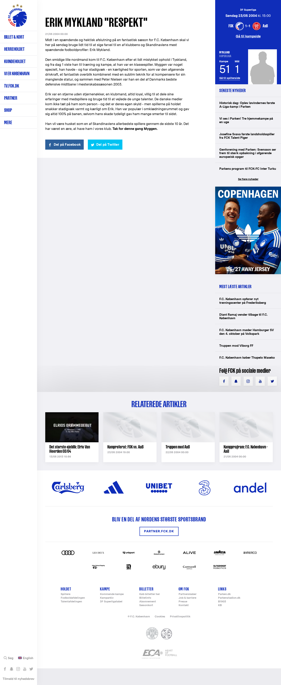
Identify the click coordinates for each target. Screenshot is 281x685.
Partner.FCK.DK (159, 531)
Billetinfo (145, 598)
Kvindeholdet (15, 61)
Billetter (146, 589)
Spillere (65, 594)
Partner (10, 98)
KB (220, 605)
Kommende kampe (112, 594)
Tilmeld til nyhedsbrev (18, 678)
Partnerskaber (187, 594)
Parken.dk (224, 594)
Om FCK (184, 589)
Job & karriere (187, 598)
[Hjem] (17, 17)
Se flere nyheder (248, 179)
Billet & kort (14, 37)
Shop (8, 110)
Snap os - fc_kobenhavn (11, 669)
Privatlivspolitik (180, 616)
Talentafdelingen (71, 601)
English (28, 658)
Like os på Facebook (5, 669)
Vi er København (16, 73)
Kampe (105, 589)
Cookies (160, 616)
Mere (8, 122)
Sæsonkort (146, 605)
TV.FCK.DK (11, 86)
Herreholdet (14, 49)
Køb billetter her (149, 594)
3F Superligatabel (111, 601)
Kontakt (184, 605)
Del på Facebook (67, 145)
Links (222, 589)
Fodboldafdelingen (73, 598)
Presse (183, 601)
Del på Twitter (107, 145)
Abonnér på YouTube (24, 669)
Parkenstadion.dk (229, 598)
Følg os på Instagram (18, 669)
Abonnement (147, 601)
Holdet (66, 589)
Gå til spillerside (229, 78)
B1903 (222, 601)
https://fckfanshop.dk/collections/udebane (248, 189)
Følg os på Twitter (31, 669)
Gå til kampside (248, 36)
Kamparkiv (107, 598)
